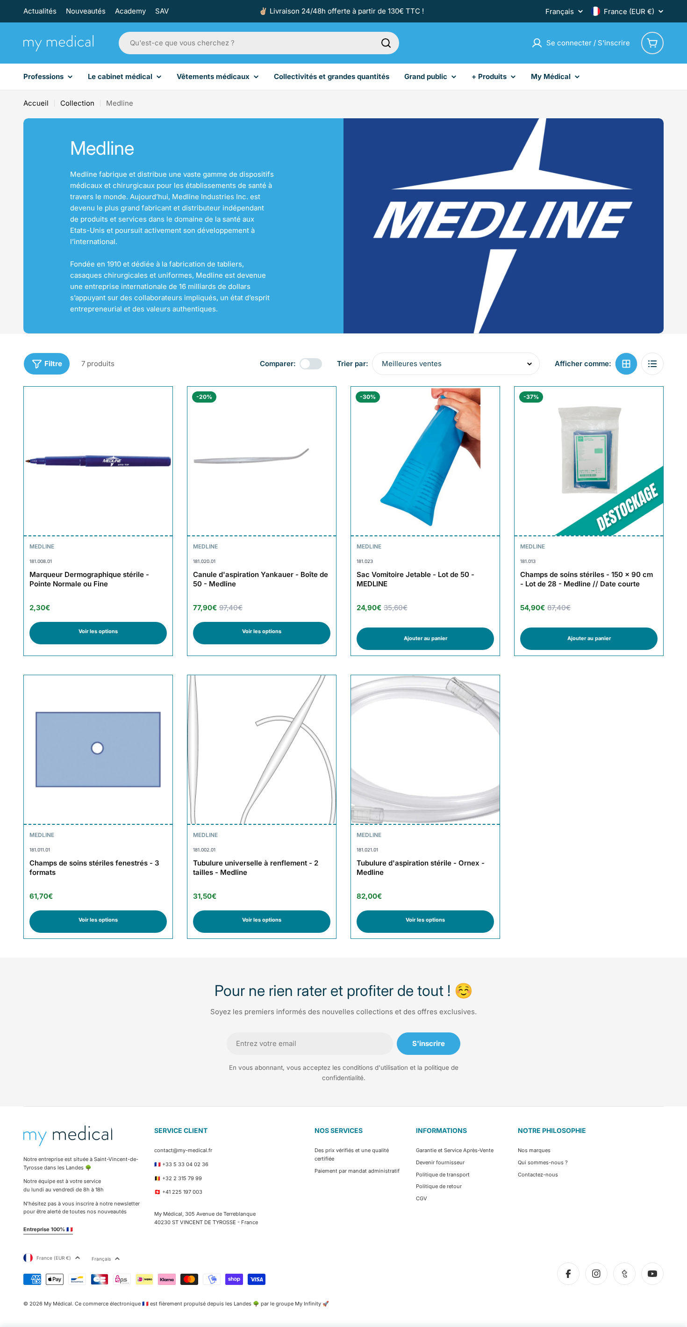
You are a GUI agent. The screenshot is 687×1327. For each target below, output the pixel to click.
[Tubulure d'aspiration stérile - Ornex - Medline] (425, 749)
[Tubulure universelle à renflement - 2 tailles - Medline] (261, 749)
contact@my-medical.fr (183, 1150)
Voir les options (98, 631)
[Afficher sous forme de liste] (652, 364)
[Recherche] (386, 43)
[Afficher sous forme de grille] (626, 364)
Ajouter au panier (425, 638)
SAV (162, 11)
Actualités (40, 11)
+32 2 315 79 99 (182, 1178)
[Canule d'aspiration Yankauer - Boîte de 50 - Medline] (261, 461)
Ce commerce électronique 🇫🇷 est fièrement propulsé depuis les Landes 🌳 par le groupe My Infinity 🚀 (202, 1303)
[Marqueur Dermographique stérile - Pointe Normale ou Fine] (98, 461)
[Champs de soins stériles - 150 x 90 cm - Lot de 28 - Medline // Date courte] (589, 461)
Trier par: (352, 363)
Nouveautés (86, 11)
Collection (77, 103)
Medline (41, 546)
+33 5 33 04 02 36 (185, 1164)
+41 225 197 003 (182, 1192)
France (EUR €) (629, 11)
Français (559, 11)
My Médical (58, 1303)
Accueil (36, 103)
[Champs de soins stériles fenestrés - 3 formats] (98, 749)
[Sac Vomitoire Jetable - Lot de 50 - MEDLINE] (425, 461)
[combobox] (259, 43)
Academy (130, 11)
